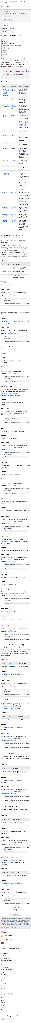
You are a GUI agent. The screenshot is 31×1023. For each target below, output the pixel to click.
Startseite (3, 23)
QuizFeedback (13, 105)
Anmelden (26, 1)
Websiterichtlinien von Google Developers (18, 923)
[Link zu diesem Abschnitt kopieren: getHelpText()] (13, 387)
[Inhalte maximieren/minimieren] (11, 40)
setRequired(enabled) (5, 215)
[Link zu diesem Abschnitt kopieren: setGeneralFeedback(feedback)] (25, 645)
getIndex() (5, 135)
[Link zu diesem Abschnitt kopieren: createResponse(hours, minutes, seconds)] (9, 242)
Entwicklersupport (5, 958)
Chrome (3, 1000)
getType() (5, 160)
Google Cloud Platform (6, 1005)
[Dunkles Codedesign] (26, 69)
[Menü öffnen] (2, 2)
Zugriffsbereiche (11, 296)
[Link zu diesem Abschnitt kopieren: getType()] (10, 574)
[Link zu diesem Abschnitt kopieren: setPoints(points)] (16, 753)
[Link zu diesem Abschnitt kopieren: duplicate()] (12, 309)
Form (3, 62)
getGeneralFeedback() (5, 105)
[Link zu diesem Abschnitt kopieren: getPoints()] (12, 499)
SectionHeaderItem (22, 152)
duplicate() (5, 98)
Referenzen (5, 25)
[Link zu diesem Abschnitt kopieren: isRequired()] (12, 609)
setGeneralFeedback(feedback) (5, 173)
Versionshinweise (5, 955)
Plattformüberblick (5, 951)
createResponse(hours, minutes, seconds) (5, 92)
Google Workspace (11, 23)
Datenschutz (16, 1016)
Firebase (3, 1002)
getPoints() (5, 143)
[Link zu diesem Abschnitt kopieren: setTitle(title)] (15, 857)
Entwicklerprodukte (5, 953)
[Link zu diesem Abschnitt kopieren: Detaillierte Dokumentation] (24, 235)
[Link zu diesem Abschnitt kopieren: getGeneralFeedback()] (19, 347)
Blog (2, 981)
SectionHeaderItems (7, 395)
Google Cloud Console (6, 972)
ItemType (13, 160)
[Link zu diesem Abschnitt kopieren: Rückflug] (7, 282)
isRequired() (5, 166)
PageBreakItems (23, 123)
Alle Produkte (4, 1009)
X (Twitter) (3, 985)
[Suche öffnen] (22, 2)
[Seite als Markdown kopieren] (23, 35)
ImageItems (22, 123)
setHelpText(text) (6, 193)
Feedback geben (7, 32)
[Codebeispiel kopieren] (28, 69)
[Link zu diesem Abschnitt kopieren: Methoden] (9, 82)
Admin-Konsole (5, 967)
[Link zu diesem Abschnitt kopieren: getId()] (8, 428)
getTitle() (5, 148)
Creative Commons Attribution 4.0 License (12, 920)
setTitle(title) (5, 220)
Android (3, 997)
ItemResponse (13, 89)
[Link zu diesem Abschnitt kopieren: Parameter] (8, 260)
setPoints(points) (5, 207)
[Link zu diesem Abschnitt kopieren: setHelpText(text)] (17, 700)
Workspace (16, 2)
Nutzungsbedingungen (6, 960)
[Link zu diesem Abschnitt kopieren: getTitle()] (11, 536)
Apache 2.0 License (9, 921)
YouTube (3, 988)
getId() (4, 130)
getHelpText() (4, 116)
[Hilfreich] (11, 29)
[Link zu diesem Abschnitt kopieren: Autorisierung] (10, 289)
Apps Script (5, 6)
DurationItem (13, 98)
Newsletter (3, 983)
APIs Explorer (4, 974)
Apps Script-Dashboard (6, 969)
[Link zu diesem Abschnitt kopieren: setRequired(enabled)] (19, 806)
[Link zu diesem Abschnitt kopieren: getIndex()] (11, 462)
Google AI (3, 1007)
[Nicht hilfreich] (13, 29)
